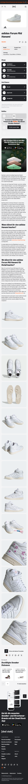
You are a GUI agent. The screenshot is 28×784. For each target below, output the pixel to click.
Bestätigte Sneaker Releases (10, 663)
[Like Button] (26, 42)
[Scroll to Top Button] (25, 696)
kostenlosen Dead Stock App (18, 240)
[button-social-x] (21, 655)
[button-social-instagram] (9, 655)
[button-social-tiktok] (18, 655)
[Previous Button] (3, 684)
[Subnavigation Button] (2, 7)
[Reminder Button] (23, 42)
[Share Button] (20, 42)
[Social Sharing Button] (6, 651)
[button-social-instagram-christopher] (6, 655)
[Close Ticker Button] (26, 2)
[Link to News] (5, 7)
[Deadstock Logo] (14, 7)
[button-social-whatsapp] (15, 655)
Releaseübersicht (19, 293)
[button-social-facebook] (12, 655)
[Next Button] (7, 684)
